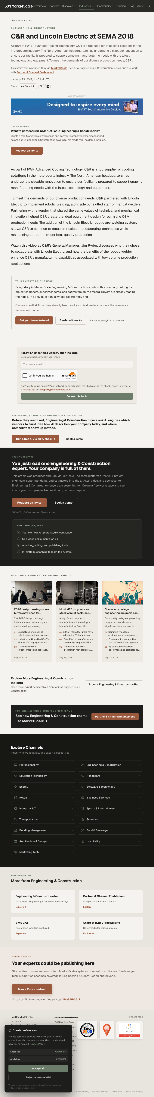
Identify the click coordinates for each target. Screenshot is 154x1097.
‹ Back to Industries (21, 20)
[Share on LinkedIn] (48, 86)
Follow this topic (77, 396)
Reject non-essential (38, 1077)
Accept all (38, 1068)
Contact (72, 1027)
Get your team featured (34, 320)
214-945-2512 (29, 389)
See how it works (71, 320)
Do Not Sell (116, 1091)
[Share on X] (41, 86)
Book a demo (74, 439)
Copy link (30, 86)
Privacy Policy (82, 1091)
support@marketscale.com (55, 389)
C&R (99, 198)
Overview (40, 6)
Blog (131, 6)
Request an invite (26, 150)
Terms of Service (100, 1091)
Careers (72, 1045)
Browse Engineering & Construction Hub (114, 684)
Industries (85, 6)
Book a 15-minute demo (32, 989)
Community (104, 6)
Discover (67, 6)
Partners (73, 1050)
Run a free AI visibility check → (35, 439)
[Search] (149, 6)
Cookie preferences (134, 1091)
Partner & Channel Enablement (35, 72)
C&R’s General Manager (60, 245)
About (140, 6)
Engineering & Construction (33, 28)
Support (72, 1069)
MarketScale (59, 68)
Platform (54, 6)
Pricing (121, 6)
